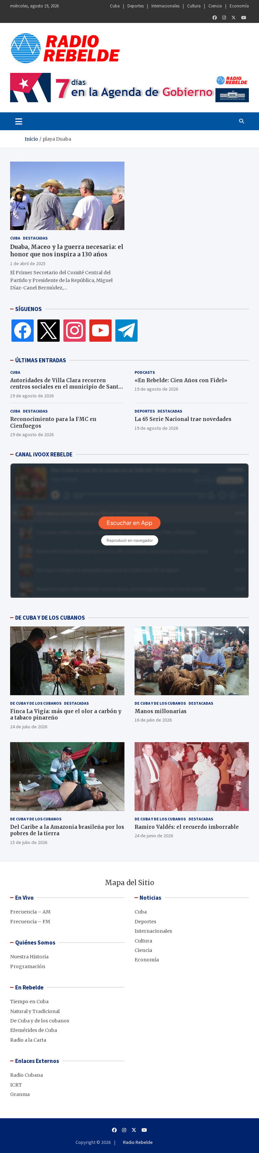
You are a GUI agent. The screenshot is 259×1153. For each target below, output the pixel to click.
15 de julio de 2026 (28, 842)
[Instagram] (224, 17)
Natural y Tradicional (35, 1011)
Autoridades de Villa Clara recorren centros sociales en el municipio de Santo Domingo (66, 387)
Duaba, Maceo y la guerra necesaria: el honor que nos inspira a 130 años (66, 250)
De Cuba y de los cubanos (35, 703)
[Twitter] (233, 17)
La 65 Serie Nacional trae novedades (183, 419)
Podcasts (145, 372)
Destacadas (35, 238)
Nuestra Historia (29, 957)
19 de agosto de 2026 (32, 396)
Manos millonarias (160, 711)
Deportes (135, 6)
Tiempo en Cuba (29, 1002)
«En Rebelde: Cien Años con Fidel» (181, 380)
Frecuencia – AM (30, 912)
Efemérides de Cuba (33, 1030)
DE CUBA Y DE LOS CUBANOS (50, 617)
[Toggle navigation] (18, 121)
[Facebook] (215, 17)
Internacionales (165, 6)
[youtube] (100, 330)
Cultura (194, 6)
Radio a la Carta (28, 1040)
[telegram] (126, 330)
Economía (239, 6)
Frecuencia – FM (30, 922)
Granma (20, 1094)
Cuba (115, 6)
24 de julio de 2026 (28, 727)
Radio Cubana (26, 1075)
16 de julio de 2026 (153, 720)
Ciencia (215, 6)
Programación (27, 966)
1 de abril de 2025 (28, 263)
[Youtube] (243, 17)
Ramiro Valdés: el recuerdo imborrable (187, 827)
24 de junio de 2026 (154, 836)
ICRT (16, 1085)
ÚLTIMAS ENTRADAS (40, 360)
